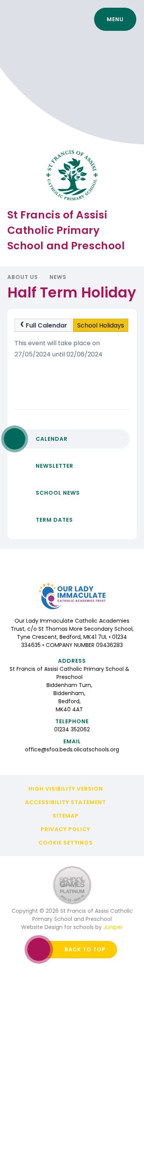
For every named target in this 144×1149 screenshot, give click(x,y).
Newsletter (54, 466)
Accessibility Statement (65, 802)
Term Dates (54, 520)
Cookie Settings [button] (65, 843)
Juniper (113, 927)
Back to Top (85, 949)
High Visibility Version (65, 789)
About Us (22, 277)
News (58, 277)
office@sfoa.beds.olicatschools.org (72, 749)
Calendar (52, 439)
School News (58, 493)
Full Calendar (46, 325)
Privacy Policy (65, 829)
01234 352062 (72, 729)
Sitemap (66, 816)
